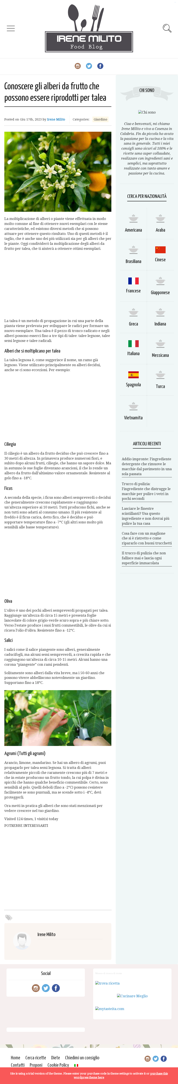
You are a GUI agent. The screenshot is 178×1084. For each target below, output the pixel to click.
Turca (160, 386)
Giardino (100, 119)
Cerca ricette (35, 1057)
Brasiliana (133, 261)
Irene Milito (56, 119)
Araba (160, 230)
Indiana (160, 324)
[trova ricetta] (107, 983)
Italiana (133, 353)
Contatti (18, 1065)
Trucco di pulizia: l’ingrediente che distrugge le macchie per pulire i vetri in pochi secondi (146, 491)
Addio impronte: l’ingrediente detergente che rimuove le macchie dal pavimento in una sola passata (147, 466)
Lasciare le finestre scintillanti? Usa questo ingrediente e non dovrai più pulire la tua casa (145, 516)
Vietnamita (133, 417)
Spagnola (133, 384)
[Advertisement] (57, 285)
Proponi (36, 1065)
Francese (133, 291)
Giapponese (160, 292)
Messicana (160, 355)
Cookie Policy (58, 1065)
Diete (55, 1057)
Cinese (160, 259)
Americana (133, 230)
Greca (133, 324)
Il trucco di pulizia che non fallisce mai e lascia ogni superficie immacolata (144, 558)
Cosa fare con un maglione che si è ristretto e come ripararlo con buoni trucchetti (147, 538)
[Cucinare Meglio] (132, 996)
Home (15, 1057)
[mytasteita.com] (109, 1009)
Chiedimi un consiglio (82, 1057)
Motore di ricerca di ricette (108, 973)
